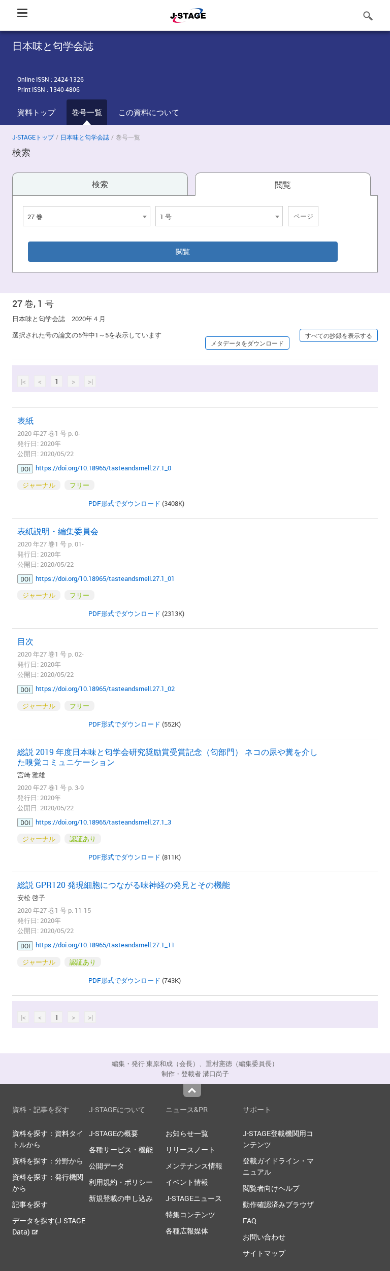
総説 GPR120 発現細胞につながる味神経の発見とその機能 (123, 884)
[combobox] (86, 216)
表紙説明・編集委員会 (58, 531)
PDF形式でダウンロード (124, 503)
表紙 (25, 420)
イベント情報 (187, 1182)
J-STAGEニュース (194, 1198)
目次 (25, 641)
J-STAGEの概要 (113, 1133)
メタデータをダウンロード (247, 343)
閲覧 (283, 184)
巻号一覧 (87, 112)
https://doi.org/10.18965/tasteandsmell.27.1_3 (103, 822)
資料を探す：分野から (47, 1160)
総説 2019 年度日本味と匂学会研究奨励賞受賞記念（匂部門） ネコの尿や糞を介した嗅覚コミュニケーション (167, 757)
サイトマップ (264, 1253)
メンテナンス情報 (194, 1166)
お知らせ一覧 (187, 1133)
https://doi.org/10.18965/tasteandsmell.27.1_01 (105, 578)
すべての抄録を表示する (338, 335)
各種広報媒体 (187, 1230)
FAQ (249, 1220)
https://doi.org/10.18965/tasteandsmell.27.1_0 (103, 467)
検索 (100, 184)
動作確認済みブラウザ (278, 1204)
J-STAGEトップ (33, 137)
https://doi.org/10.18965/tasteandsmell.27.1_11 (105, 944)
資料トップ (36, 112)
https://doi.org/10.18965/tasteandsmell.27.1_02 (105, 688)
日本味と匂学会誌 (84, 137)
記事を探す (30, 1204)
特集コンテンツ (190, 1214)
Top (192, 1090)
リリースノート (190, 1149)
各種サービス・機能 (121, 1149)
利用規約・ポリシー (121, 1182)
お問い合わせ (264, 1237)
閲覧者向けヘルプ (271, 1188)
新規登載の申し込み (121, 1198)
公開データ (106, 1166)
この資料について (148, 112)
